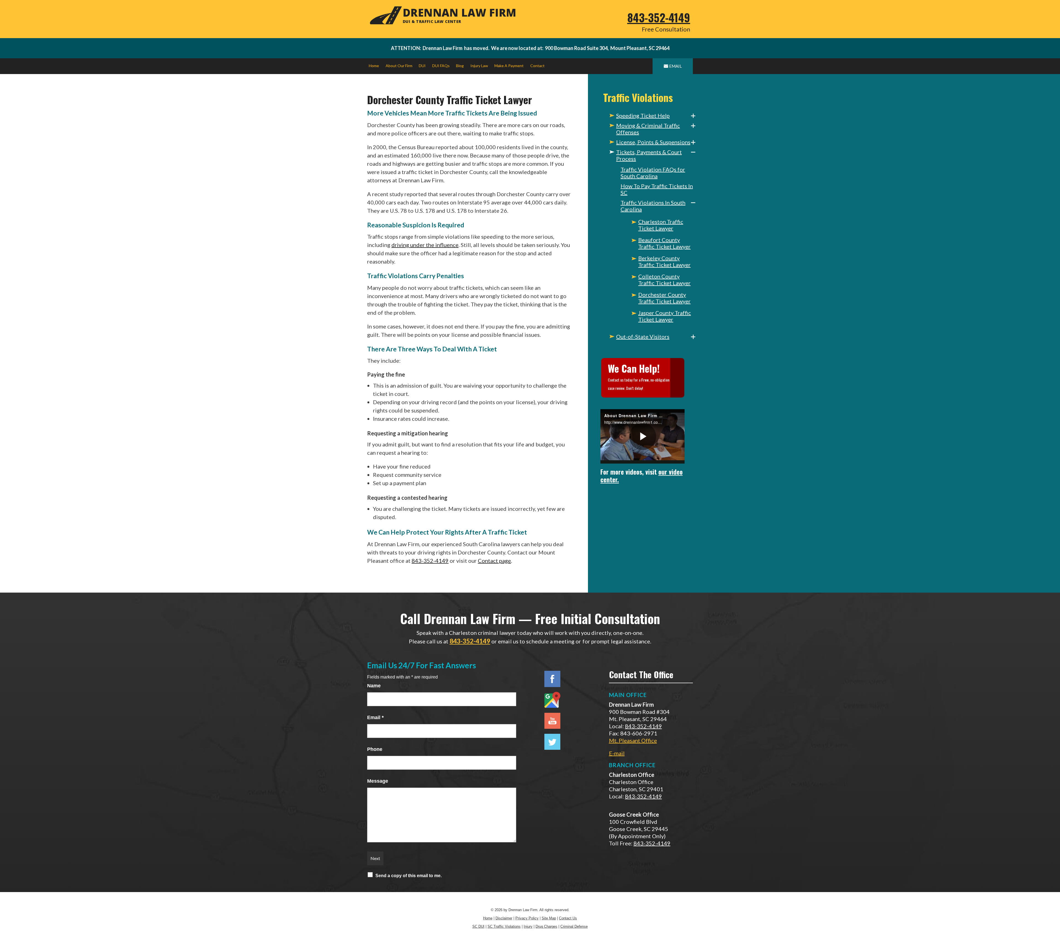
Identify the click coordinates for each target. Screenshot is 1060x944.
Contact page (494, 560)
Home (374, 65)
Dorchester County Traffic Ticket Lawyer (664, 297)
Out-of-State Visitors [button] (642, 336)
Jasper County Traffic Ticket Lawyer (664, 316)
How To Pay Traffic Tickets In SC (657, 189)
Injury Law (479, 65)
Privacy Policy (527, 918)
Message (377, 781)
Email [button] (675, 66)
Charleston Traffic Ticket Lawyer (660, 225)
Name (374, 685)
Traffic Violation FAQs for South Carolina (653, 172)
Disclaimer (503, 918)
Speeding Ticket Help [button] (643, 115)
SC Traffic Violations (504, 926)
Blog (460, 65)
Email (375, 717)
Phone (374, 749)
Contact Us (568, 918)
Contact (537, 65)
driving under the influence (425, 244)
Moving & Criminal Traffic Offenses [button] (648, 128)
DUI (422, 65)
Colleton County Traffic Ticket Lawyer (664, 279)
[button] (693, 115)
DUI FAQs (441, 65)
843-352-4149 (658, 17)
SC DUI (478, 926)
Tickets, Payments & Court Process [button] (649, 155)
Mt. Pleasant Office (633, 740)
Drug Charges (546, 926)
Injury (528, 926)
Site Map (549, 918)
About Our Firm (399, 65)
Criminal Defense (574, 926)
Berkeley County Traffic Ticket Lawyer (664, 261)
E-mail (617, 753)
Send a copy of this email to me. (408, 875)
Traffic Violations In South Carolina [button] (653, 205)
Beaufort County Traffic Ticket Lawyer (664, 243)
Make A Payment (509, 65)
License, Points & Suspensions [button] (653, 142)
